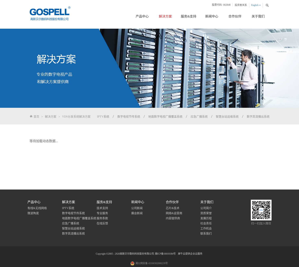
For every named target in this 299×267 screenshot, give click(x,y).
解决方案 (50, 116)
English (255, 5)
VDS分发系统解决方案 (73, 116)
